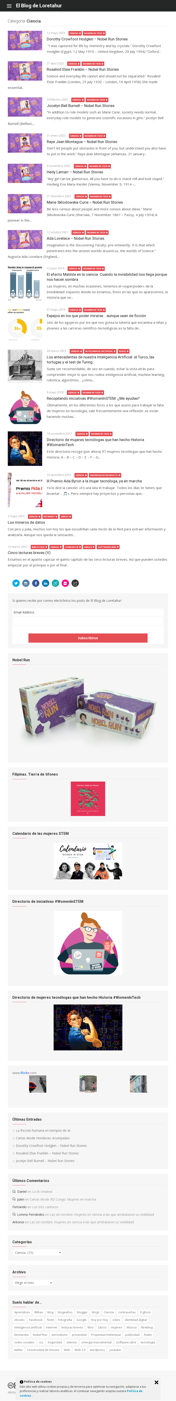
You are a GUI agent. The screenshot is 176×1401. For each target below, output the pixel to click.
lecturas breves (72, 1327)
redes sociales (24, 1342)
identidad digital (136, 1320)
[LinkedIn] (45, 583)
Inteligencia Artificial (99, 351)
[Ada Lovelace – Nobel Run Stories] (25, 239)
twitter (18, 1350)
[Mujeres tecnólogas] (88, 1049)
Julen (20, 1199)
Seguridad (55, 1342)
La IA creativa (42, 1191)
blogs (95, 1312)
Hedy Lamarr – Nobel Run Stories (75, 172)
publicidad (132, 1335)
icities (116, 1320)
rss (41, 1342)
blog (50, 1312)
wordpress (97, 1350)
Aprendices (22, 1312)
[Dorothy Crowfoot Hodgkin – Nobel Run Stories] (25, 40)
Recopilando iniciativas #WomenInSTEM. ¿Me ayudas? (93, 398)
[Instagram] (26, 583)
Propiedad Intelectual (106, 1335)
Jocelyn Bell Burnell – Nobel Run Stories (80, 105)
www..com (24, 1073)
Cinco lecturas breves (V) (29, 552)
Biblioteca (38, 547)
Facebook (36, 1320)
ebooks (19, 1320)
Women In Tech (93, 33)
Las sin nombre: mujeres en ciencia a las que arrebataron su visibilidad (102, 1214)
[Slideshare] (55, 583)
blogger (82, 1312)
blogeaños (65, 1312)
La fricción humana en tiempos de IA (43, 1130)
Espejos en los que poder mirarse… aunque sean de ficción (96, 315)
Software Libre (107, 547)
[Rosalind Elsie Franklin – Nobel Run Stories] (25, 71)
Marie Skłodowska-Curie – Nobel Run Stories (85, 202)
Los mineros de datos (26, 522)
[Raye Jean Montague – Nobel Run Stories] (25, 143)
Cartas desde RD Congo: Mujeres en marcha (63, 1199)
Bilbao (38, 1312)
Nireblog (147, 1327)
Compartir (71, 547)
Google (82, 1320)
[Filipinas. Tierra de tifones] (88, 815)
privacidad (79, 1335)
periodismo (60, 1335)
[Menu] (11, 5)
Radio (122, 351)
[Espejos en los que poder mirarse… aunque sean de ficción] (25, 324)
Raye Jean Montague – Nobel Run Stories (82, 141)
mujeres (116, 1327)
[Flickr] (65, 583)
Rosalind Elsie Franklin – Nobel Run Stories (83, 69)
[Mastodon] (75, 583)
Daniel (22, 1191)
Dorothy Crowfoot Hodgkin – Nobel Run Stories (87, 39)
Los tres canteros (45, 1207)
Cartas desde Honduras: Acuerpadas (43, 1138)
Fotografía (65, 1320)
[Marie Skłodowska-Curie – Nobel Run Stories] (25, 203)
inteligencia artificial (28, 1327)
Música (132, 1327)
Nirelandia (21, 1335)
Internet (49, 516)
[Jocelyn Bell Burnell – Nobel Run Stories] (25, 107)
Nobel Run (40, 1335)
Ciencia (74, 33)
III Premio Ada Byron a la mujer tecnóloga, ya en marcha (94, 481)
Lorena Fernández (30, 1214)
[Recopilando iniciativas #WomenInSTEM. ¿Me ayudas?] (25, 407)
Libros (65, 516)
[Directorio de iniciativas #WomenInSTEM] (88, 974)
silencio (71, 1342)
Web (67, 1350)
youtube (115, 1350)
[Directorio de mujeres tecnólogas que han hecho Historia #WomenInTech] (25, 448)
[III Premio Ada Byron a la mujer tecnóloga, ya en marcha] (25, 490)
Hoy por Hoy (99, 1320)
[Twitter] (16, 583)
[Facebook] (35, 583)
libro (91, 1327)
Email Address (24, 612)
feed (50, 1320)
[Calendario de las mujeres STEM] (88, 878)
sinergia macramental (96, 1342)
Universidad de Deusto (104, 475)
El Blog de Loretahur (39, 5)
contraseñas (127, 1312)
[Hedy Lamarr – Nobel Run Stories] (25, 173)
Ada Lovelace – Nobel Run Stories (75, 238)
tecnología (148, 1342)
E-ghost (145, 1312)
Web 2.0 (79, 1350)
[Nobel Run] (88, 751)
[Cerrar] (156, 1382)
